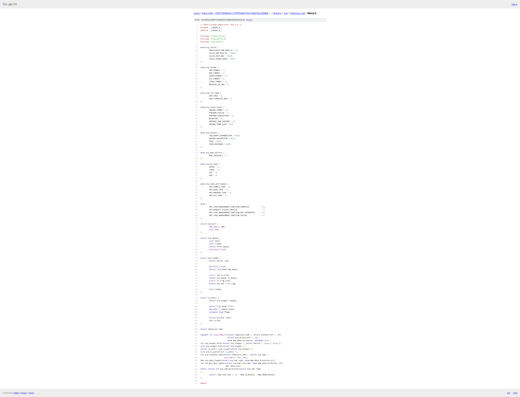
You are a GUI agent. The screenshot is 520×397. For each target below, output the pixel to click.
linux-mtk (207, 13)
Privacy (24, 393)
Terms (31, 393)
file (249, 20)
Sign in (514, 4)
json (515, 393)
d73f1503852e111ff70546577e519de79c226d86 (241, 13)
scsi (286, 13)
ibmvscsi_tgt (297, 13)
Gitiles (16, 393)
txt (508, 393)
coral (196, 13)
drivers (277, 13)
